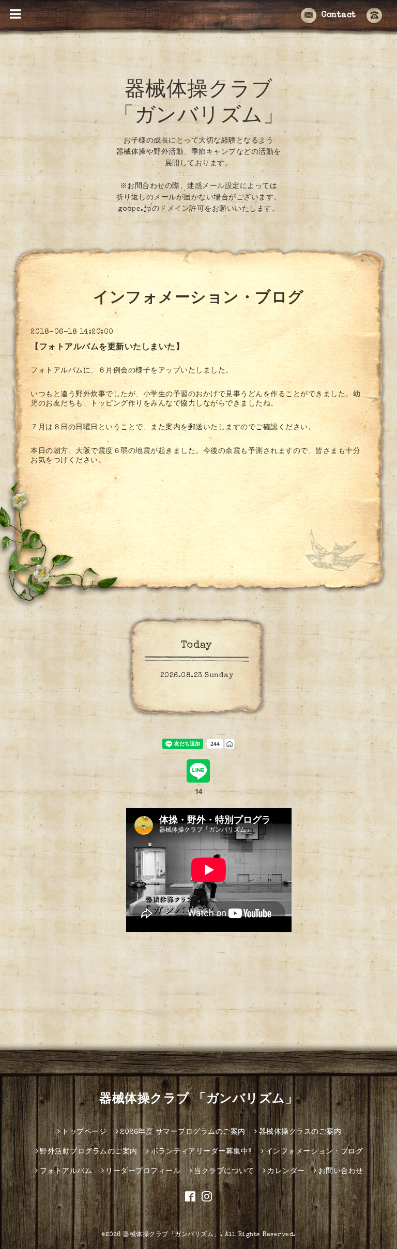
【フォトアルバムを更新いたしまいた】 (107, 348)
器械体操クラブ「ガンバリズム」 (171, 1235)
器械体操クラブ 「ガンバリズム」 (198, 1100)
